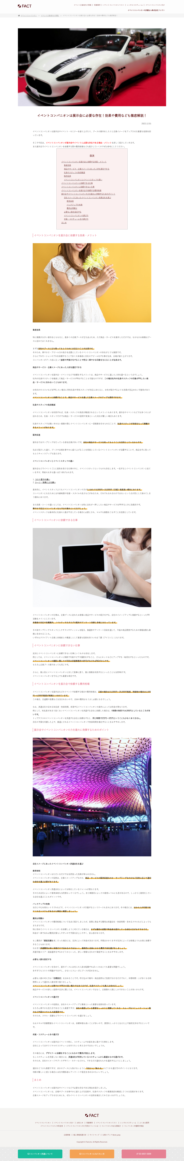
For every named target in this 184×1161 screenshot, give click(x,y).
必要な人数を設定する (72, 212)
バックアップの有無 (74, 205)
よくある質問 (144, 1123)
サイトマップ (94, 1135)
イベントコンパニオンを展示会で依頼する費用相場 (81, 190)
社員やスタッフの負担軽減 (74, 172)
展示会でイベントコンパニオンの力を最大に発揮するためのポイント (88, 194)
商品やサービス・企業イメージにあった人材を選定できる (86, 169)
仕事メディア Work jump (111, 1135)
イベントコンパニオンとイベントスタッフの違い (83, 180)
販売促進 (67, 176)
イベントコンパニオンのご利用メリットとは (82, 1126)
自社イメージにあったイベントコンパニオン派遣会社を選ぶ (87, 198)
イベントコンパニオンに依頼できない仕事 (77, 187)
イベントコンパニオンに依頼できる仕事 (77, 183)
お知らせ (80, 1123)
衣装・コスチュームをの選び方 (76, 219)
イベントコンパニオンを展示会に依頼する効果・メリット (84, 162)
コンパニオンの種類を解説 (134, 1126)
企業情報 (67, 1135)
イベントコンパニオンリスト (113, 5)
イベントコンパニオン (43, 1123)
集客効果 (67, 165)
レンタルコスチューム (135, 5)
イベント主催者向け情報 (82, 5)
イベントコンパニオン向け (155, 5)
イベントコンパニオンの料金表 (51, 1126)
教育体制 (70, 201)
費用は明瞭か (72, 208)
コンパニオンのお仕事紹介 (111, 1126)
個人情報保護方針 (79, 1135)
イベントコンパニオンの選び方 (76, 215)
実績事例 (97, 5)
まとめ (64, 223)
